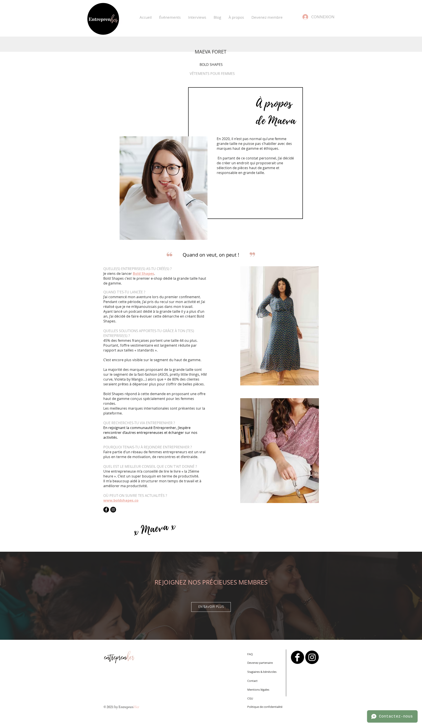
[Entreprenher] (297, 657)
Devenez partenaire (260, 663)
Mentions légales (258, 690)
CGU (250, 698)
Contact (252, 681)
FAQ (250, 654)
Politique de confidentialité (264, 707)
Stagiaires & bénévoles (261, 672)
